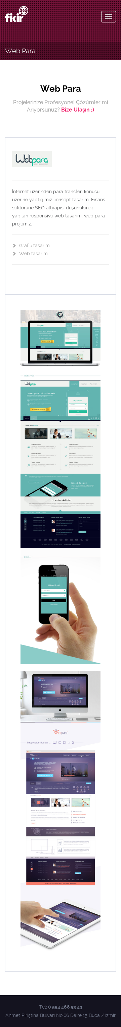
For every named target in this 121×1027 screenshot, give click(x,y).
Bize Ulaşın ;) (77, 110)
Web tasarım (33, 253)
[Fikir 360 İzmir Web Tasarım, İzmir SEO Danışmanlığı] (16, 14)
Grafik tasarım (34, 245)
